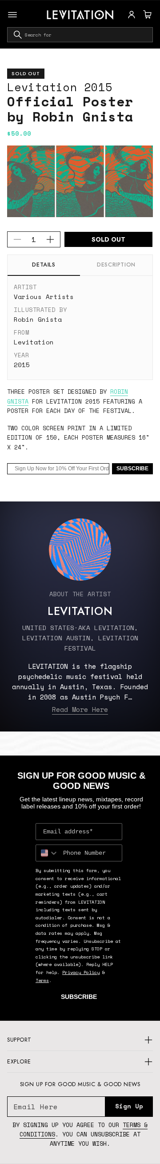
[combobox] (80, 35)
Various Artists (44, 296)
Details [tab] (43, 265)
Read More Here (80, 709)
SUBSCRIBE (132, 468)
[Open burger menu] (12, 14)
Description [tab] (116, 265)
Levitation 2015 (59, 87)
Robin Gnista (38, 319)
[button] (146, 15)
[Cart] (146, 15)
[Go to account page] (132, 15)
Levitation (34, 342)
